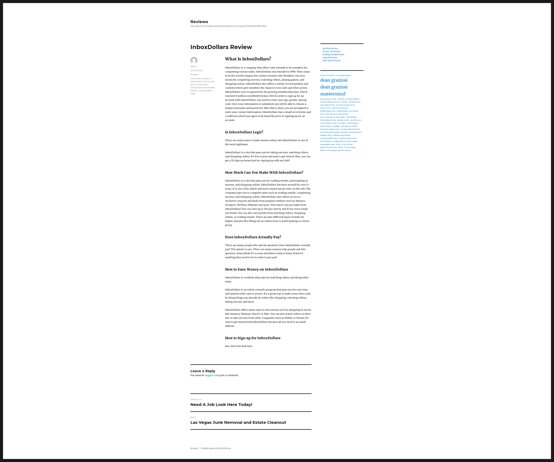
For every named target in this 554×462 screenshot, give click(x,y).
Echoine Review (355, 102)
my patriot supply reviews (330, 129)
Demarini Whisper (353, 99)
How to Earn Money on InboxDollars (334, 114)
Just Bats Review (330, 48)
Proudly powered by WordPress (216, 448)
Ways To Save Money (344, 144)
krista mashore (353, 123)
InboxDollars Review (328, 120)
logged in (210, 375)
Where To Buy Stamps (347, 147)
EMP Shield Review (332, 60)
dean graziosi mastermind (334, 90)
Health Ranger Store (328, 111)
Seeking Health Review (333, 54)
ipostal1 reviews (343, 120)
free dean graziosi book (345, 105)
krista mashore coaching (330, 126)
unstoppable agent (327, 144)
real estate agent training (330, 132)
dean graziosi (334, 80)
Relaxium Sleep (326, 135)
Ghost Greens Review (340, 108)
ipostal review (356, 120)
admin (193, 66)
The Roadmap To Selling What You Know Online (339, 141)
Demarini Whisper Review (330, 102)
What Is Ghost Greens (328, 147)
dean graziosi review (328, 99)
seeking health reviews (348, 138)
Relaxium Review (355, 132)
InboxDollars (196, 87)
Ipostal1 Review (330, 57)
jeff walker (342, 123)
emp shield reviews (327, 105)
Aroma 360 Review (331, 51)
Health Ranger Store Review (347, 111)
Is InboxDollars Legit (328, 123)
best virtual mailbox (343, 75)
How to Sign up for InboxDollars (333, 117)
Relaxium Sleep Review (341, 135)
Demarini (341, 99)
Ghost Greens (325, 108)
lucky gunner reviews (349, 126)
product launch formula (350, 129)
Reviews (199, 21)
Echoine (344, 102)
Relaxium (344, 132)
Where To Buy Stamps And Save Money (335, 150)
